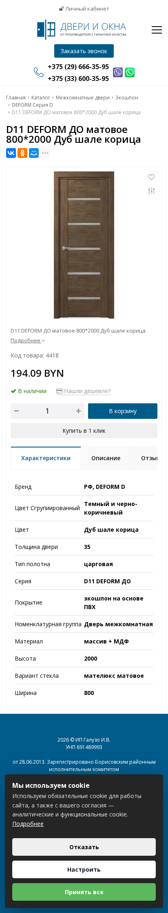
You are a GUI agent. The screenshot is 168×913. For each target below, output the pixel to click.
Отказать (84, 847)
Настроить (84, 869)
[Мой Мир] (34, 153)
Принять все (84, 892)
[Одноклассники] (22, 153)
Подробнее (28, 824)
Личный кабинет (86, 8)
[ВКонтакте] (11, 153)
